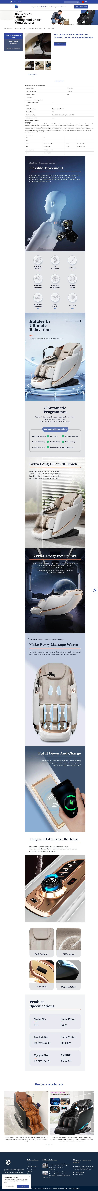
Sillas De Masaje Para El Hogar (43, 28)
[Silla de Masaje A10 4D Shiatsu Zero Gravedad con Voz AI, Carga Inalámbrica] (38, 46)
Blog (28, 1173)
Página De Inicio (9, 28)
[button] (45, 1144)
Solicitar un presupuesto (81, 6)
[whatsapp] (95, 590)
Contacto (63, 6)
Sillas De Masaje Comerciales (13, 42)
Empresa (34, 6)
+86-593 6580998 (79, 1172)
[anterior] (26, 46)
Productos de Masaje (13, 48)
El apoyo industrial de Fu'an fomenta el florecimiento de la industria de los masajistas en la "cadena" (59, 1165)
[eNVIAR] (78, 2)
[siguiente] (50, 46)
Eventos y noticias (55, 6)
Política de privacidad (74, 1188)
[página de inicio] (16, 7)
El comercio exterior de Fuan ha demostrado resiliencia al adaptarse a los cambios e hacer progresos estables (59, 1173)
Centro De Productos (23, 28)
